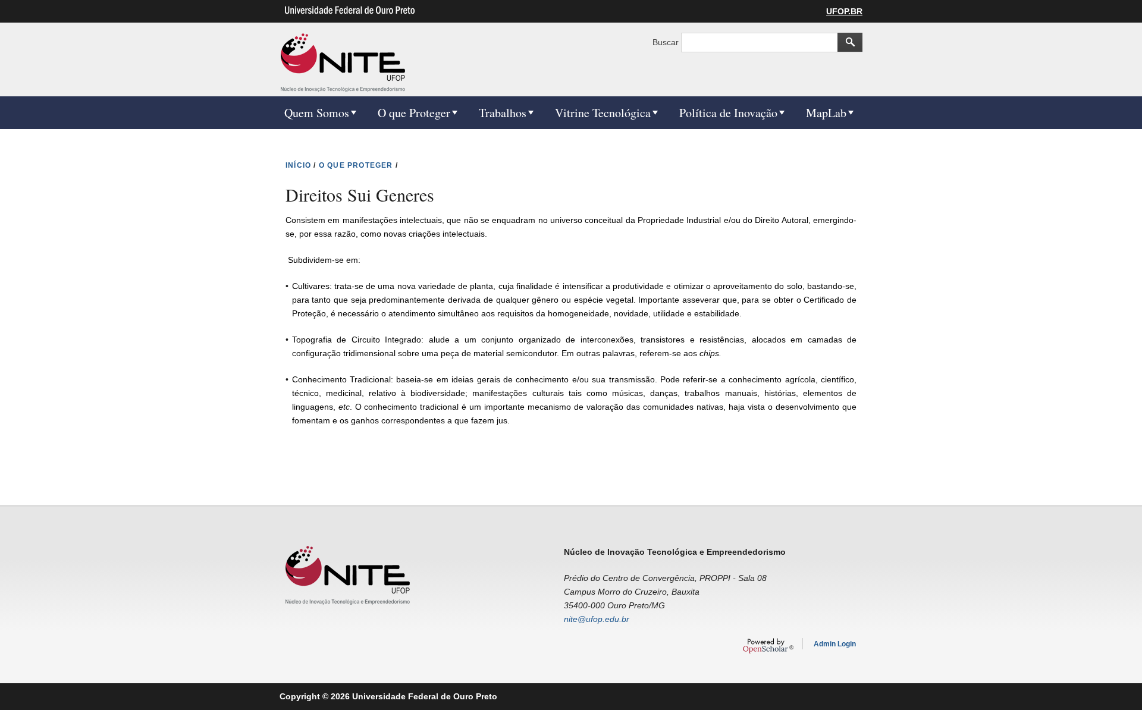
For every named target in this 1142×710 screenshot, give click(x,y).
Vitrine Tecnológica (603, 113)
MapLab (826, 113)
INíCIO (298, 165)
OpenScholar (768, 646)
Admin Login (835, 644)
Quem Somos (316, 113)
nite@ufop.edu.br (596, 619)
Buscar (666, 42)
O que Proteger (414, 113)
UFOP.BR (844, 11)
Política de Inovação (728, 113)
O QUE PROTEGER (356, 165)
